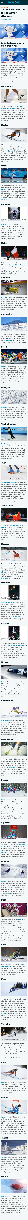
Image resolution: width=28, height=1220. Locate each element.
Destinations (4, 7)
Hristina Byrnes (7, 19)
